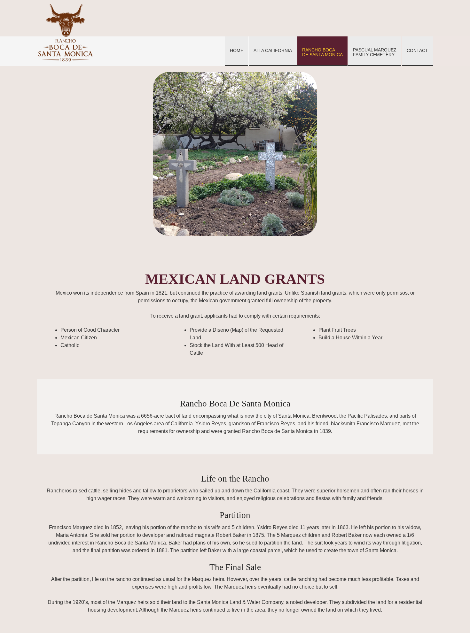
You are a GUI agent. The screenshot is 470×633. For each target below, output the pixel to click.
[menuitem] (236, 51)
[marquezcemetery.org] (65, 32)
